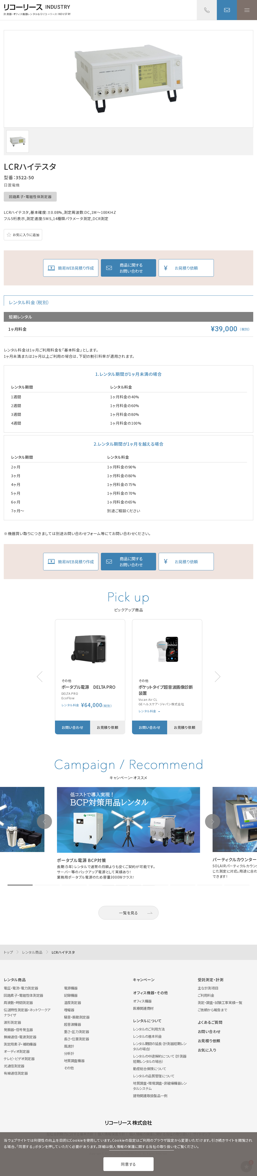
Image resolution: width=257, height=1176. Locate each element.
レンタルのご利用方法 (149, 1029)
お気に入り (207, 1050)
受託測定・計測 (211, 979)
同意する (128, 1164)
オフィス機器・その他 (150, 992)
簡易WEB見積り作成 (76, 268)
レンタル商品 (32, 952)
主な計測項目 (208, 987)
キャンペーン (144, 979)
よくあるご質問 (210, 1022)
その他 (69, 1067)
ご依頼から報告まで (212, 1009)
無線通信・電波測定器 (20, 1036)
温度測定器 (72, 1002)
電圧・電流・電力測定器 (21, 987)
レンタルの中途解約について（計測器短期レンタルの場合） (159, 1059)
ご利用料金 (206, 995)
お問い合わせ (227, 10)
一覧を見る (128, 912)
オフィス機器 (142, 1000)
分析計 (69, 1053)
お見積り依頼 (186, 268)
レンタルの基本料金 (147, 1036)
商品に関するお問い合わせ (131, 268)
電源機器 (71, 987)
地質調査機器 (74, 1060)
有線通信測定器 (16, 1073)
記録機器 (71, 995)
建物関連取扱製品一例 (150, 1095)
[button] (217, 676)
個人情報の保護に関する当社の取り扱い (141, 1146)
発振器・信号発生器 (18, 1029)
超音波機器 (72, 1024)
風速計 (69, 1046)
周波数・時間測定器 (18, 1002)
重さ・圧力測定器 (76, 1031)
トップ (8, 952)
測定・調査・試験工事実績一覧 (220, 1002)
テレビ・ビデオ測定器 (19, 1058)
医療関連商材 (143, 1008)
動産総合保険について (149, 1068)
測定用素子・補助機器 (20, 1044)
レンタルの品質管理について (153, 1075)
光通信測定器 (14, 1065)
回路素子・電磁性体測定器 (30, 196)
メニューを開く (247, 10)
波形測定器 (12, 1022)
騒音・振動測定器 (77, 1017)
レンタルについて (147, 1020)
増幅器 (69, 1009)
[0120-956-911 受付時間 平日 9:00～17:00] (207, 10)
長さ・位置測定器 (76, 1038)
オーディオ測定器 (16, 1051)
